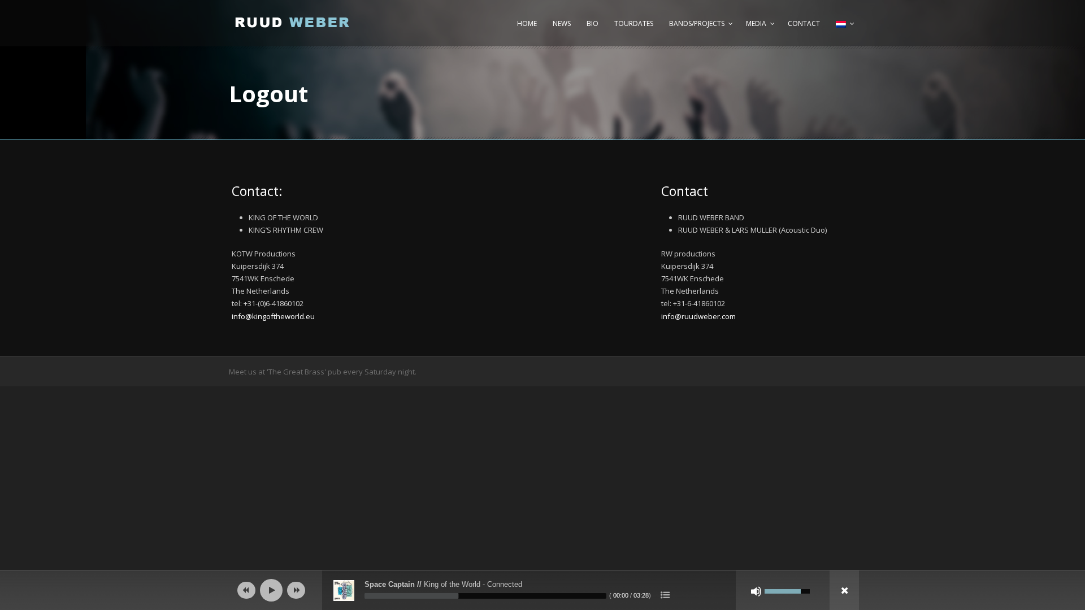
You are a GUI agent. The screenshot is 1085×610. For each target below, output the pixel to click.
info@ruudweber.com (698, 316)
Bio (592, 23)
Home (527, 23)
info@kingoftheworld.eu (273, 316)
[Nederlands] (843, 29)
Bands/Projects (696, 23)
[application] (542, 590)
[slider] (485, 596)
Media (756, 23)
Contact (804, 23)
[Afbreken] (756, 591)
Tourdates (633, 23)
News (562, 23)
